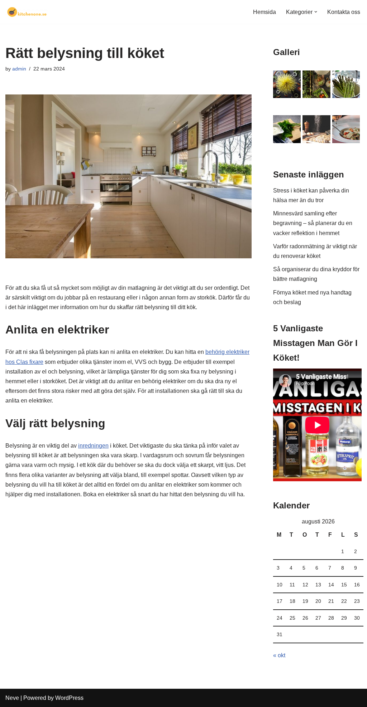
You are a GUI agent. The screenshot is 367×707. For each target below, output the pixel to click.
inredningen (93, 446)
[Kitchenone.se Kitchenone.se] (26, 11)
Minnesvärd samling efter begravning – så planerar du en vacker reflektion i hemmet (312, 223)
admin (19, 69)
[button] (315, 11)
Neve (12, 698)
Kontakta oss (343, 12)
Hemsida (264, 12)
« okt (279, 655)
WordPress (69, 698)
